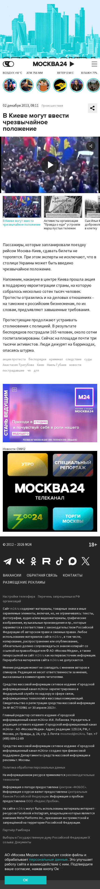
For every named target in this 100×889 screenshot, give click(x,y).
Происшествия (52, 105)
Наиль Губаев (56, 365)
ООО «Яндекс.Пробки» (42, 801)
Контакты (73, 575)
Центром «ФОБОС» (72, 787)
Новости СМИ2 (14, 449)
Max (72, 561)
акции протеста (14, 359)
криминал (56, 359)
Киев (40, 365)
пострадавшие (13, 370)
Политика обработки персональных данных (34, 767)
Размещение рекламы (24, 582)
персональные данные (48, 859)
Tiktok (59, 561)
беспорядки (37, 359)
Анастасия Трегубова (18, 365)
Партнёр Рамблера (16, 830)
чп (29, 370)
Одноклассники (33, 561)
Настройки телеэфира (19, 596)
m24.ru (15, 608)
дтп (36, 370)
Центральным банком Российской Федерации (45, 794)
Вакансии (12, 575)
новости (75, 365)
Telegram (7, 561)
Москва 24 (50, 64)
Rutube (46, 561)
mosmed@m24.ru (72, 734)
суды (88, 359)
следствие (73, 359)
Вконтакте (20, 561)
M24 (28, 544)
